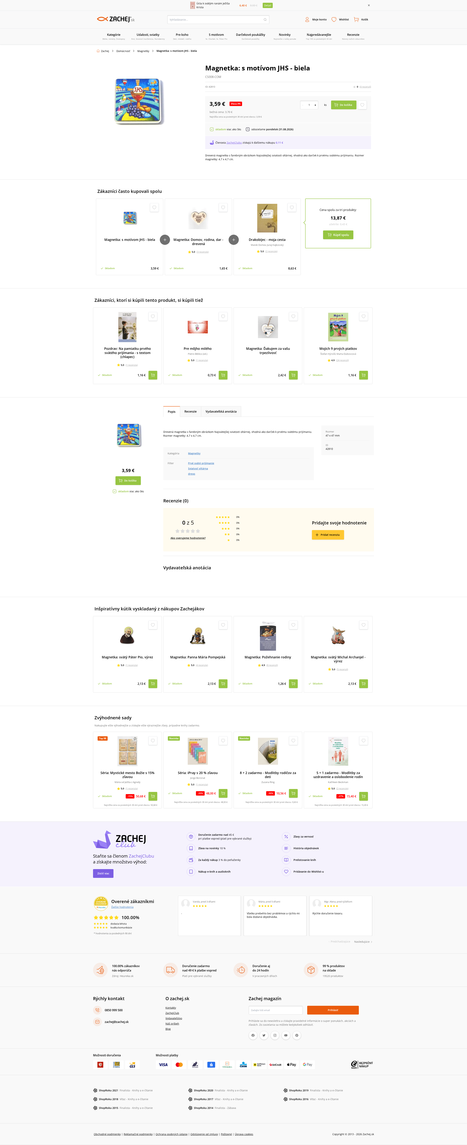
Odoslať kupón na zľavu (233, 619)
